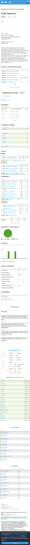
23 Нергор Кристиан (6, 199)
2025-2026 (3, 75)
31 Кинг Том (9, 160)
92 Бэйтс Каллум (22, 198)
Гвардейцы (15, 466)
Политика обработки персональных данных (10, 509)
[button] (10, 93)
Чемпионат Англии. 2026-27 (15, 377)
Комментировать (15, 306)
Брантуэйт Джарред (12, 166)
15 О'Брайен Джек (7, 174)
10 (24, 77)
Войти (27, 3)
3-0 (28, 383)
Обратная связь (4, 504)
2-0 (28, 387)
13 (22, 77)
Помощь (3, 503)
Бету (11, 208)
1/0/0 (26, 381)
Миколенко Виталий (13, 168)
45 (1, 183)
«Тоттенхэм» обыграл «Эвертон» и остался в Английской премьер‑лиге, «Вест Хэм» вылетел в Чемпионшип (14, 326)
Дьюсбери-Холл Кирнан (9, 189)
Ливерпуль (4, 399)
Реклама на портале (5, 506)
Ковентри (3, 416)
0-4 (28, 420)
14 (0, 407)
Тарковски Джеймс (12, 170)
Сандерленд (4, 407)
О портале (3, 505)
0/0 (27, 157)
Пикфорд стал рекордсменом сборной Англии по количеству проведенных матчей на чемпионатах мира (14, 318)
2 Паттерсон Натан (19, 174)
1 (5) (3, 109)
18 (0, 416)
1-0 (28, 397)
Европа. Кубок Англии (11, 75)
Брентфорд (5, 133)
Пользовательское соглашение (7, 507)
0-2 (28, 414)
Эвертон (3, 33)
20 (1, 146)
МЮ (2, 414)
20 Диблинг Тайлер (10, 215)
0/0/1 (26, 403)
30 (1, 196)
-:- (26, 111)
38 (20, 77)
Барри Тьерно (12, 206)
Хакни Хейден (11, 196)
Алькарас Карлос (13, 181)
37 (1, 186)
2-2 (28, 399)
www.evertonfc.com (5, 39)
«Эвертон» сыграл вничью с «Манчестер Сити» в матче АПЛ (13, 339)
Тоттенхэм (3, 418)
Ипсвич (4, 142)
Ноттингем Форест (5, 409)
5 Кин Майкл (20, 173)
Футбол (21, 9)
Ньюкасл (3, 401)
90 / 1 (19, 471)
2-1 (28, 393)
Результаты (13, 9)
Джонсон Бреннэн (12, 210)
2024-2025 (3, 82)
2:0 (26, 109)
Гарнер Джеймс (11, 186)
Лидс (3, 397)
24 (1, 181)
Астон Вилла (5, 146)
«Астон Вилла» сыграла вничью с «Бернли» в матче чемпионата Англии (14, 333)
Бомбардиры (15, 427)
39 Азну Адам (10, 173)
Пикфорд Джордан (12, 157)
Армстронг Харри (12, 183)
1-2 (28, 405)
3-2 (28, 391)
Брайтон (4, 129)
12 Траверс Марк (19, 160)
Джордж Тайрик (12, 212)
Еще (12, 54)
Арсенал (3, 383)
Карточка (3, 16)
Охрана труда (4, 508)
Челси (4, 140)
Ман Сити (3, 395)
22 (1, 188)
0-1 (28, 409)
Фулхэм (3, 403)
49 (27, 77)
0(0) (20, 157)
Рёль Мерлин (12, 194)
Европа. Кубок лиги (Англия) (13, 73)
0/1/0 (26, 399)
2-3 (28, 403)
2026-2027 (3, 71)
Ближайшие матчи (15, 350)
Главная (4, 9)
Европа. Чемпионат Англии (13, 71)
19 (1, 168)
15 (26, 77)
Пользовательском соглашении (13, 535)
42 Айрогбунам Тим (11, 198)
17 (0, 414)
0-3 (28, 416)
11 (1, 206)
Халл (4, 135)
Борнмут (3, 405)
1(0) (21, 188)
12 (0, 403)
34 (1, 194)
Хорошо (15, 543)
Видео (14, 16)
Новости (9, 16)
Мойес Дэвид (11, 41)
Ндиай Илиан (11, 191)
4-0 (28, 381)
